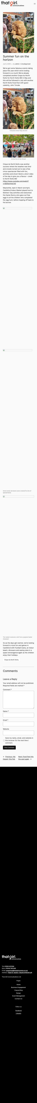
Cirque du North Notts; (11, 660)
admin (17, 64)
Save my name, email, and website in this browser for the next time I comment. (19, 740)
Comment (7, 690)
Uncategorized (25, 64)
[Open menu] (35, 4)
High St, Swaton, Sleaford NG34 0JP (20, 972)
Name (6, 711)
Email (5, 720)
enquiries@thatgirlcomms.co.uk (17, 970)
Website (6, 729)
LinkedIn (18, 1013)
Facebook (18, 1010)
